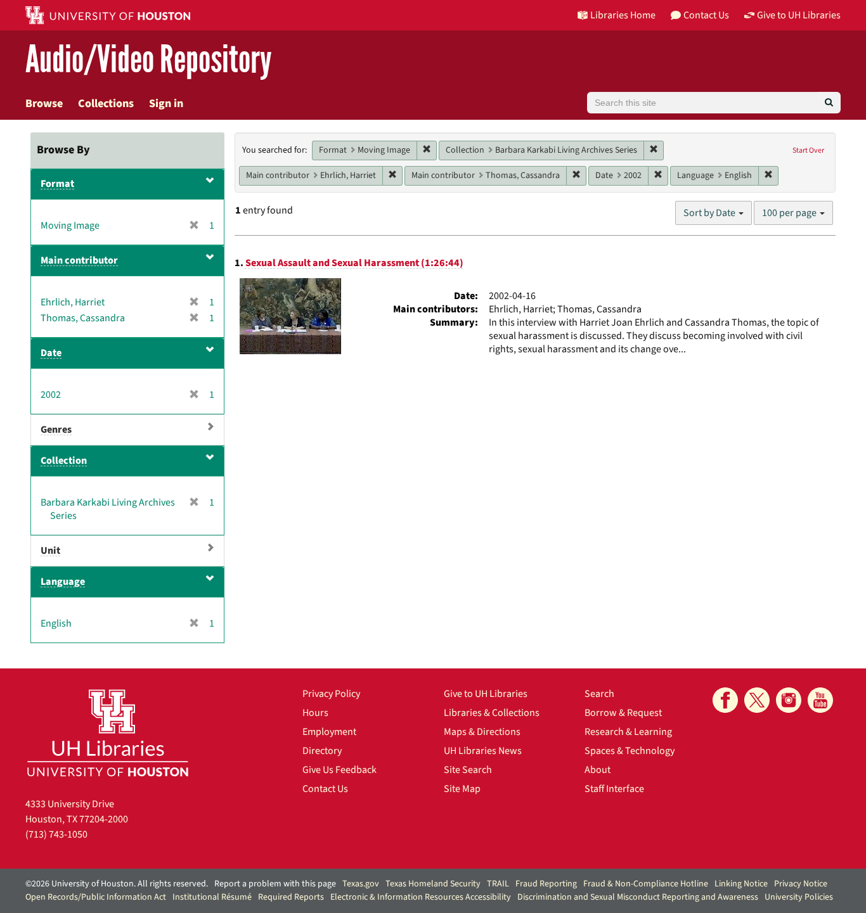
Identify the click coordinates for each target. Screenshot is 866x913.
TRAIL (498, 884)
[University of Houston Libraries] (107, 732)
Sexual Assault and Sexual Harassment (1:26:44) (354, 263)
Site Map (462, 789)
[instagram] (788, 700)
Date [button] (51, 353)
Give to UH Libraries (485, 694)
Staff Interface (614, 789)
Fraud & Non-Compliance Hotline (645, 884)
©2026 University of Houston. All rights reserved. (116, 884)
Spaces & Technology (630, 751)
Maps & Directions (482, 732)
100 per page (790, 213)
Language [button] (63, 582)
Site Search (468, 770)
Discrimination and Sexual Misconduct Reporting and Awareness (637, 897)
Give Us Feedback (339, 770)
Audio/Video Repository (148, 60)
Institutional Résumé (212, 897)
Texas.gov (360, 884)
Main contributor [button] (79, 260)
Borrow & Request (623, 713)
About (598, 770)
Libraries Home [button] (623, 15)
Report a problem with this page (275, 884)
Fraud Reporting (546, 884)
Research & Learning (628, 732)
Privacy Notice (800, 884)
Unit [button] (50, 551)
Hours (315, 713)
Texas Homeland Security (433, 884)
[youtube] (820, 700)
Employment (329, 732)
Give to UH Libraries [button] (799, 15)
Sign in (166, 104)
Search (599, 694)
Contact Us (325, 789)
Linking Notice (741, 884)
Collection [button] (64, 461)
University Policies (799, 897)
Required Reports (291, 897)
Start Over (808, 150)
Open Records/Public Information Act (95, 897)
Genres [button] (56, 430)
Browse (44, 104)
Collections (106, 104)
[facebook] (725, 700)
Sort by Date (710, 213)
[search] (829, 102)
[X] (757, 700)
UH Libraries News (483, 751)
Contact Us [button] (706, 15)
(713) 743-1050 (56, 834)
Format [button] (57, 184)
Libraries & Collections (492, 713)
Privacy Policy (331, 694)
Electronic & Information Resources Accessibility (420, 897)
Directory (322, 751)
